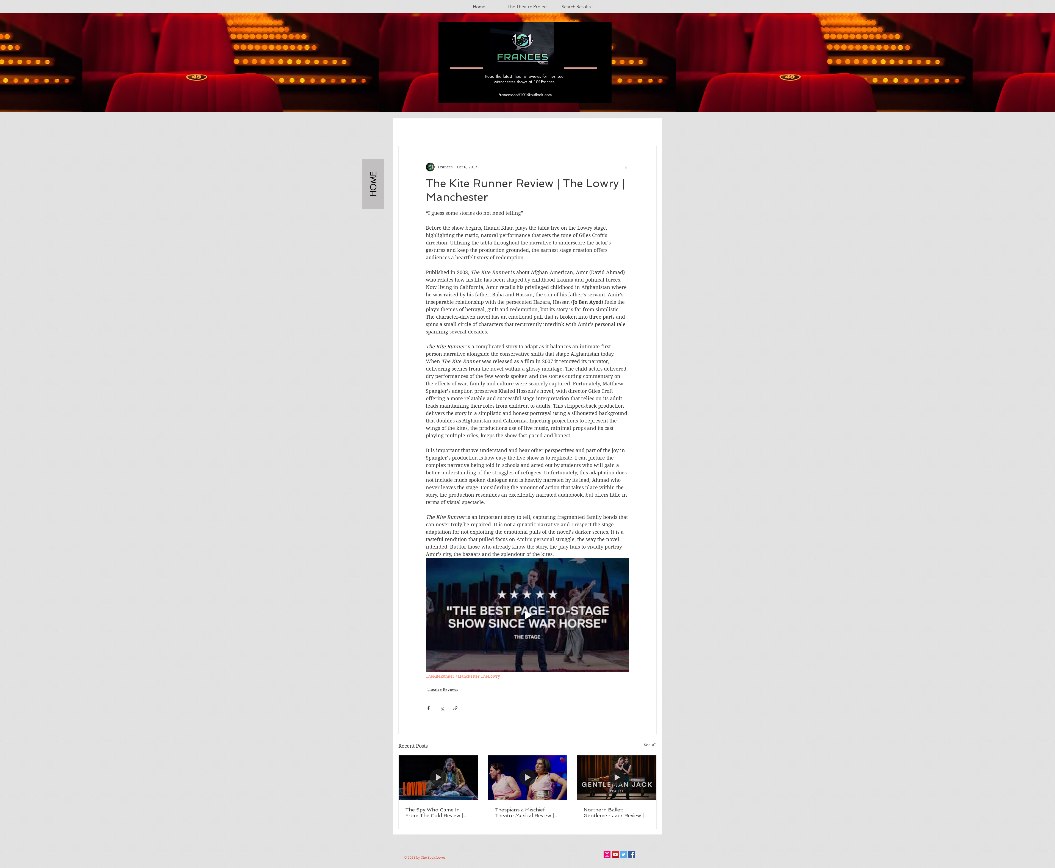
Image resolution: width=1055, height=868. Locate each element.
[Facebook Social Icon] (631, 854)
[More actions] (626, 167)
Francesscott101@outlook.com (525, 94)
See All (650, 744)
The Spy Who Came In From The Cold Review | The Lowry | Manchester (434, 812)
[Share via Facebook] (428, 708)
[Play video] (527, 615)
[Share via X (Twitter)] (442, 708)
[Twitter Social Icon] (623, 854)
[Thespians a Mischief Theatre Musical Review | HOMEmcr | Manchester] (527, 777)
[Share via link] (455, 708)
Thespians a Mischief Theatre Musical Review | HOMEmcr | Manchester (524, 812)
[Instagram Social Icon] (607, 854)
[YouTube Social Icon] (615, 854)
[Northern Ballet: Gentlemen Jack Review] (616, 777)
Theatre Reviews (442, 689)
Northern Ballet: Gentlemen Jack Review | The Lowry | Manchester (614, 812)
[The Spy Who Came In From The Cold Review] (438, 777)
